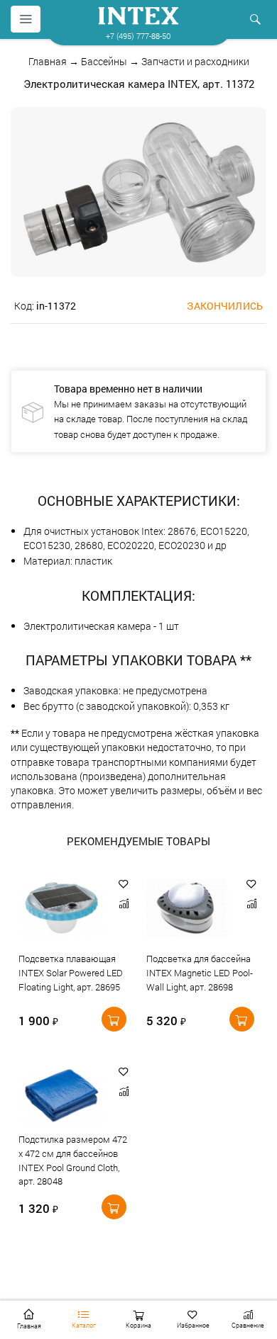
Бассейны (104, 61)
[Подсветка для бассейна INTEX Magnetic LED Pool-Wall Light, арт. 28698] (189, 909)
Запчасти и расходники (195, 61)
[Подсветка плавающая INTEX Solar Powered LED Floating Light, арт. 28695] (61, 909)
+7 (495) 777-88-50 (138, 35)
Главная (47, 61)
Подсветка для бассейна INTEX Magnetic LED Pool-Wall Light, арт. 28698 (199, 972)
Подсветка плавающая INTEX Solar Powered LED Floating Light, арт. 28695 (70, 972)
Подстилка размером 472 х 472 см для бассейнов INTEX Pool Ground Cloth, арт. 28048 (72, 1161)
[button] (123, 884)
